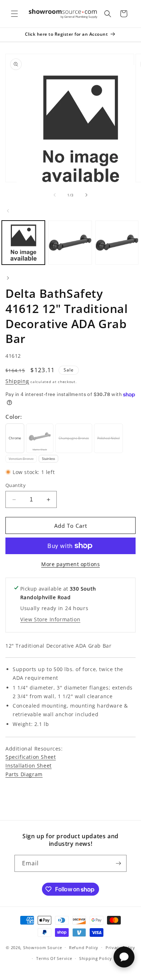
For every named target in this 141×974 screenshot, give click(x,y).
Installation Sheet (28, 765)
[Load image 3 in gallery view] (116, 243)
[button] (14, 14)
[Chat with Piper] (124, 957)
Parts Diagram (24, 774)
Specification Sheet (30, 756)
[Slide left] (55, 195)
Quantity (15, 485)
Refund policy (83, 947)
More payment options (70, 564)
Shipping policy (95, 958)
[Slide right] (86, 195)
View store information (50, 619)
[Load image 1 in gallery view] (23, 243)
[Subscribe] (118, 863)
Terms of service (54, 958)
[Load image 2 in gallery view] (69, 243)
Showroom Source (42, 947)
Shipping (17, 381)
